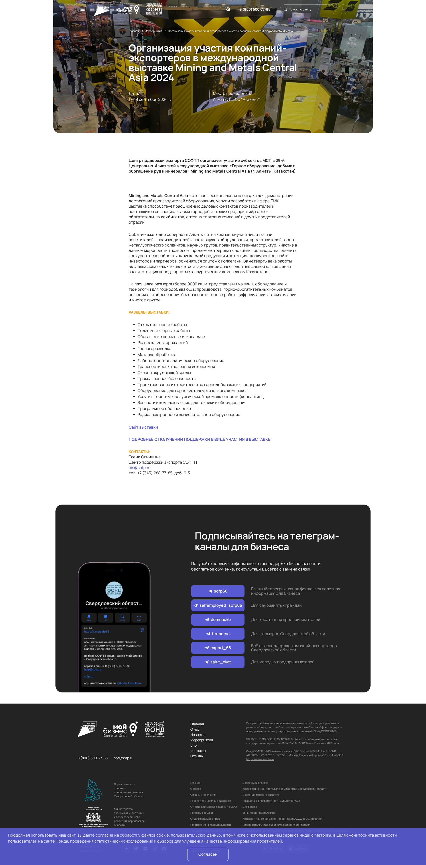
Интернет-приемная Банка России (264, 819)
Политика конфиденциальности (210, 825)
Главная (134, 31)
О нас (195, 729)
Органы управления (203, 795)
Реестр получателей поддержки (210, 801)
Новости (197, 734)
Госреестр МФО (252, 825)
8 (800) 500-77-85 (255, 9)
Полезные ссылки (201, 813)
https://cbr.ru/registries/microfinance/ (286, 825)
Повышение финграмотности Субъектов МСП (271, 801)
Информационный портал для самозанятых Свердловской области (285, 789)
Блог (194, 745)
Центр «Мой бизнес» (255, 783)
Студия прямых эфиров (205, 819)
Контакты (198, 750)
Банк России (250, 813)
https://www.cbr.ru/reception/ (305, 819)
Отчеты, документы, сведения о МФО (213, 807)
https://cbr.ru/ (267, 813)
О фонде (195, 789)
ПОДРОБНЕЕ (141, 439)
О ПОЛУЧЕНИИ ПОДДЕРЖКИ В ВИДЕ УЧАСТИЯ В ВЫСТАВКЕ (212, 439)
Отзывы (196, 756)
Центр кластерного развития (261, 795)
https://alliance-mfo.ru (260, 759)
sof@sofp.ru (124, 758)
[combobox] (307, 9)
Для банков (250, 807)
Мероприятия (153, 31)
